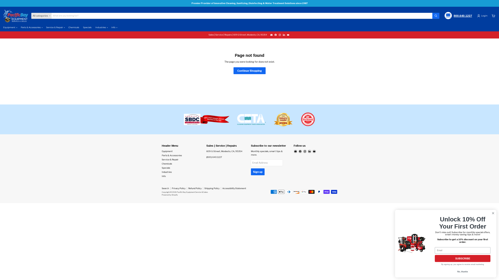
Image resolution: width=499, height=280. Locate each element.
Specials (87, 27)
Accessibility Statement (234, 188)
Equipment (9, 27)
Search (165, 188)
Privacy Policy (178, 188)
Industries (100, 27)
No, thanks (462, 272)
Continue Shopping (249, 70)
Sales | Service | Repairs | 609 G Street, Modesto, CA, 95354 (238, 35)
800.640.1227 (463, 15)
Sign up (257, 171)
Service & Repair (54, 27)
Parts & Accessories (31, 27)
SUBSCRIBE (462, 258)
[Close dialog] (493, 213)
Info (113, 27)
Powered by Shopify (170, 195)
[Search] (435, 16)
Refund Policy (195, 188)
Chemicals (73, 27)
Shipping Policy (211, 188)
